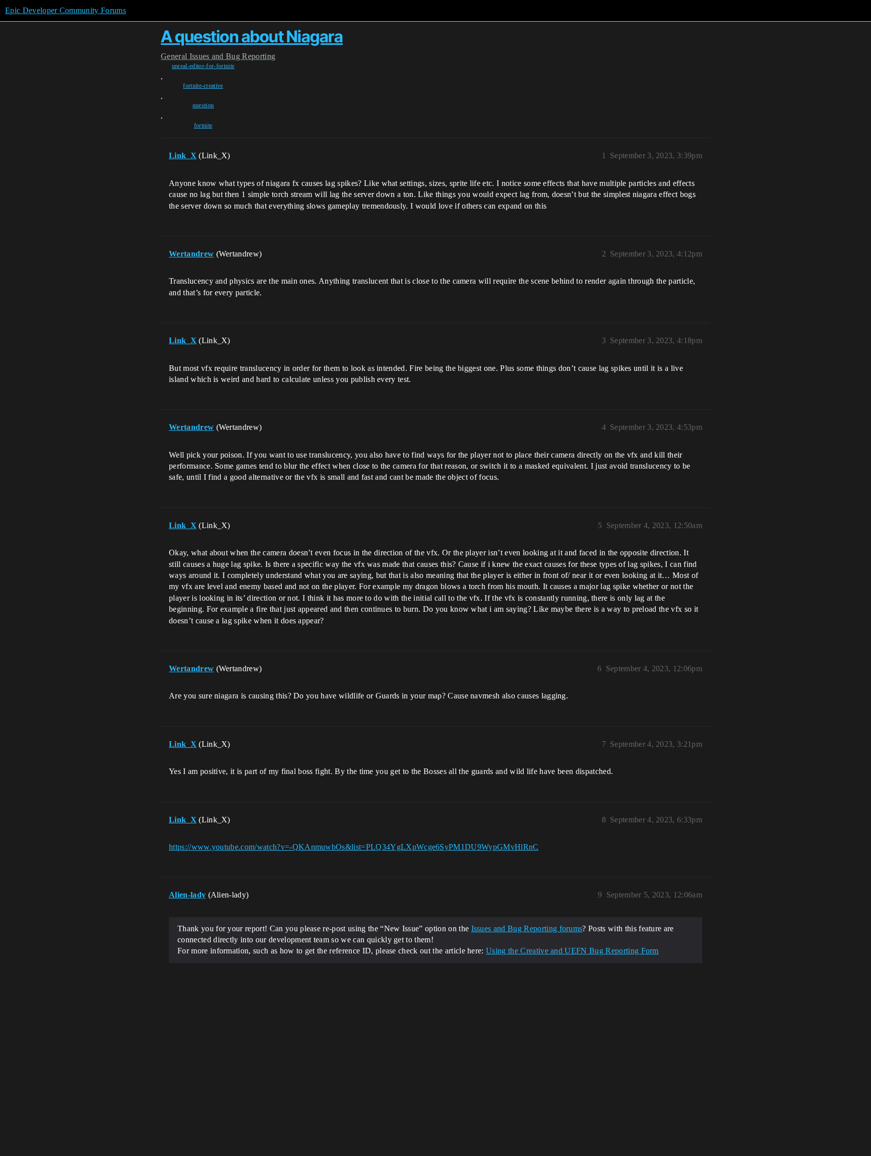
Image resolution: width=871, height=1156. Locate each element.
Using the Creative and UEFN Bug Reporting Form (572, 950)
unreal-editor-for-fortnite (203, 66)
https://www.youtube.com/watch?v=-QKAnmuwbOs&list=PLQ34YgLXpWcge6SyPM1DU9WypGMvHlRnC (354, 847)
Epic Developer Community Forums (65, 10)
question (203, 105)
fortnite (203, 125)
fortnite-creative (203, 85)
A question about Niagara (252, 36)
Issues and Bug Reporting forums (527, 928)
